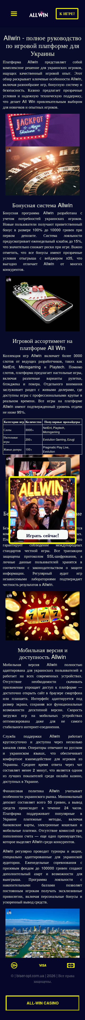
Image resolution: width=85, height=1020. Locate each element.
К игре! (67, 13)
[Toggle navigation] (14, 14)
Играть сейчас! (42, 535)
